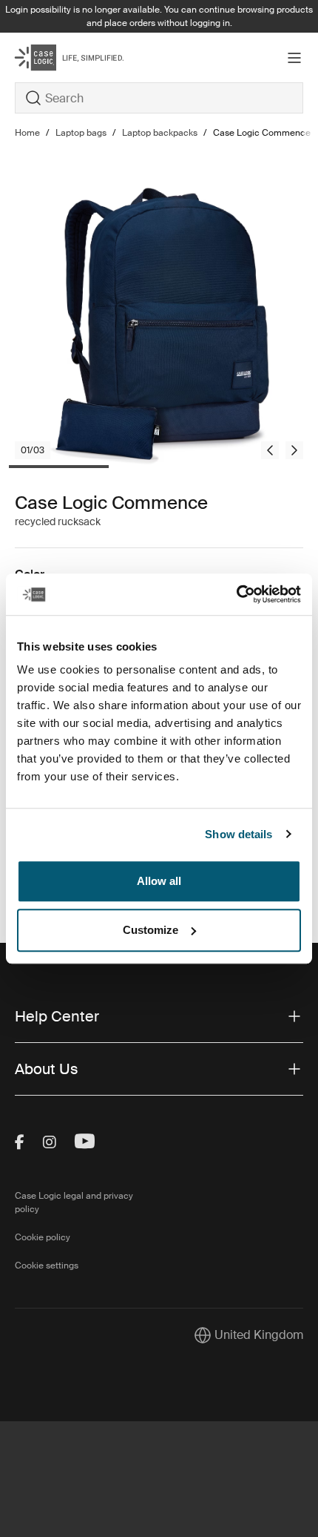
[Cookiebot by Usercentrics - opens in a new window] (236, 594)
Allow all (159, 881)
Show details (238, 834)
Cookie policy (42, 1237)
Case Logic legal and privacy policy (74, 1202)
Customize (150, 930)
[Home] (63, 57)
